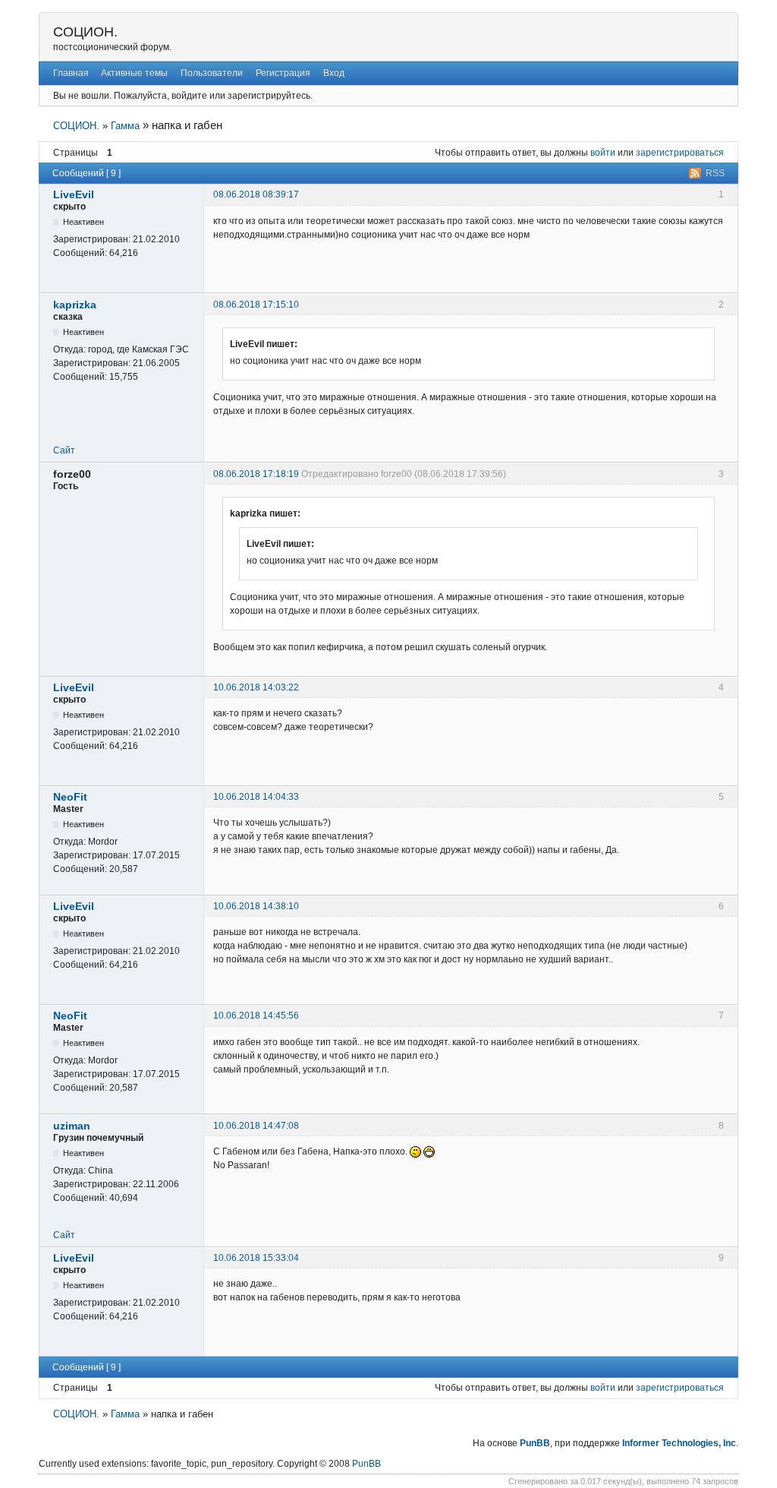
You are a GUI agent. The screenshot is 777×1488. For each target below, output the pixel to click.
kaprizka (74, 305)
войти (602, 152)
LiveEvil (73, 194)
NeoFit (70, 797)
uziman (71, 1126)
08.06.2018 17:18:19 (256, 474)
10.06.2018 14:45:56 (256, 1015)
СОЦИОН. (85, 31)
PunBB (535, 1443)
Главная (71, 73)
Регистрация (283, 73)
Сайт (64, 450)
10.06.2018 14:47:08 (256, 1125)
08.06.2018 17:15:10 (256, 304)
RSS (715, 173)
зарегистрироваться (680, 152)
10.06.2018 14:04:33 (256, 796)
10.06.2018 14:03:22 (256, 687)
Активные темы (134, 73)
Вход (333, 73)
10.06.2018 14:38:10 (256, 906)
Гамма (125, 125)
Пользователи (212, 73)
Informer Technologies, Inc (679, 1443)
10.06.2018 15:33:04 (256, 1258)
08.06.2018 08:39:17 (256, 194)
